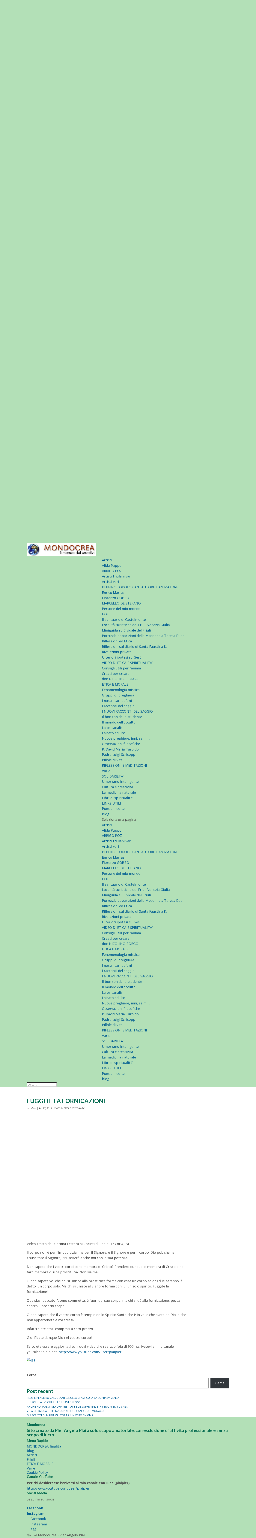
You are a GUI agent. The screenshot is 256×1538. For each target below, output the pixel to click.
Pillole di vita (112, 760)
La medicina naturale (119, 792)
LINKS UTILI (111, 803)
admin (33, 1108)
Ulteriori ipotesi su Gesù (122, 657)
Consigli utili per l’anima (121, 668)
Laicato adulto (113, 733)
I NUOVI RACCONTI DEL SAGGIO (127, 711)
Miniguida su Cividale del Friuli (126, 630)
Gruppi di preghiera (118, 695)
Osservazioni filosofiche (121, 744)
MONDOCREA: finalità (44, 1446)
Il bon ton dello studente (122, 716)
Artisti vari (110, 581)
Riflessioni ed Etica (117, 641)
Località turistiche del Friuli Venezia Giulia (136, 625)
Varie (106, 771)
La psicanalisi (113, 727)
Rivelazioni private (117, 652)
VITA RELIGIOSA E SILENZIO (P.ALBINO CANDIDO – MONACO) (66, 1411)
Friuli (106, 614)
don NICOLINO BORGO (120, 679)
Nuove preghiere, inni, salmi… (126, 738)
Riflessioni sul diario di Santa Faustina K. (134, 646)
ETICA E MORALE (115, 684)
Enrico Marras (113, 592)
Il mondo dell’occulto (118, 722)
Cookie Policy (37, 1472)
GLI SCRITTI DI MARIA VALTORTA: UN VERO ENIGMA (60, 1415)
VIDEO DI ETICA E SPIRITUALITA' (69, 1108)
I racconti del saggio (118, 706)
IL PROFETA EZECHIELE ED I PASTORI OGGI (54, 1402)
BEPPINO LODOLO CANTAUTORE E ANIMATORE (140, 587)
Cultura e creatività (117, 787)
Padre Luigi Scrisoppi (119, 754)
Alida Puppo (111, 565)
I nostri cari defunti (117, 700)
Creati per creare (115, 673)
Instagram (35, 1513)
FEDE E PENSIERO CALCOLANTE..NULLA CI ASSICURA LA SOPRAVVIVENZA (73, 1397)
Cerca (31, 1375)
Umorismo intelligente (120, 781)
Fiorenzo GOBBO (115, 597)
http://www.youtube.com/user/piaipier (90, 1352)
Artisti (107, 560)
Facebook (35, 1508)
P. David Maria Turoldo (120, 749)
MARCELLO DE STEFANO (121, 603)
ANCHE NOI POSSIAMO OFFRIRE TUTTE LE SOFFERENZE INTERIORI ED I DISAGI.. (77, 1406)
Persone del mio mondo (121, 608)
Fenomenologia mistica (121, 689)
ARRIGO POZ (112, 570)
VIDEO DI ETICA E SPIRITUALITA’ (127, 662)
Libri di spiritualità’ (117, 798)
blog (105, 814)
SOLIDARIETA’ (113, 776)
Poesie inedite (113, 808)
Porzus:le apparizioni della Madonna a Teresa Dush (143, 635)
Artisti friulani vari (117, 576)
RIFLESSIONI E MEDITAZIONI (124, 765)
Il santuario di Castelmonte (124, 619)
